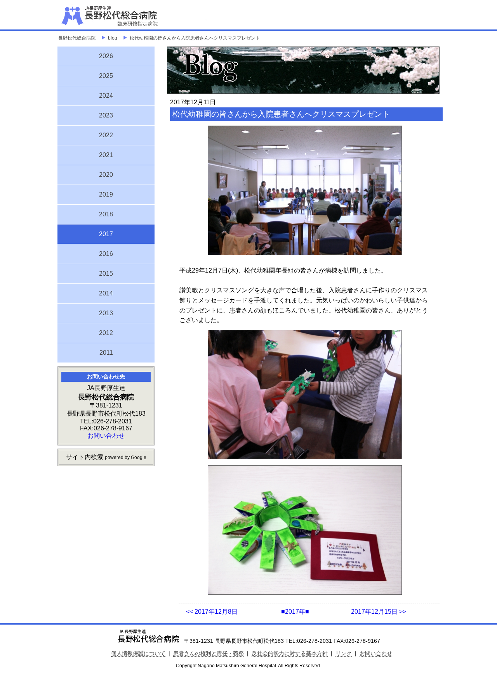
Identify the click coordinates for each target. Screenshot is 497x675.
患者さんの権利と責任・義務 (208, 653)
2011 (106, 352)
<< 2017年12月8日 (212, 611)
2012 (106, 333)
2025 (106, 76)
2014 (106, 293)
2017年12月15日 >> (378, 611)
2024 (106, 95)
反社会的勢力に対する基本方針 (290, 653)
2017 (106, 233)
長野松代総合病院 (77, 38)
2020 (106, 174)
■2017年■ (295, 611)
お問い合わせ (106, 435)
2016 (106, 253)
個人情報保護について (138, 653)
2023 (106, 115)
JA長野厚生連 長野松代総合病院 (133, 15)
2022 (106, 135)
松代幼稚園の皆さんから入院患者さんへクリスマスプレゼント (195, 38)
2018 (106, 214)
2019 (106, 194)
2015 (106, 273)
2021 (106, 155)
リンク (343, 653)
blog (112, 38)
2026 (106, 56)
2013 (106, 313)
